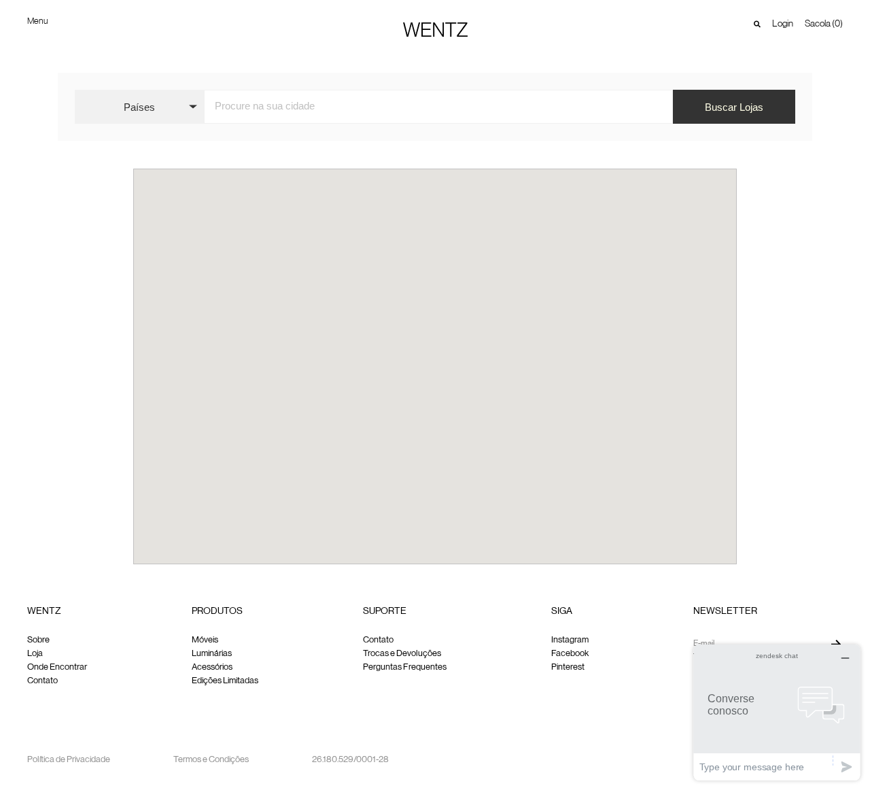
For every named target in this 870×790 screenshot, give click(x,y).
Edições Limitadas (225, 680)
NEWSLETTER (725, 611)
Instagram (570, 640)
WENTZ (44, 611)
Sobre (38, 640)
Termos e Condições (211, 759)
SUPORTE (384, 611)
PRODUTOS (217, 611)
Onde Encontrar (57, 667)
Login (782, 24)
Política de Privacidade (68, 759)
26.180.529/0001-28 (350, 759)
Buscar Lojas (734, 107)
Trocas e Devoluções (402, 653)
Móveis (205, 640)
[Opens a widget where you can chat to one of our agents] (777, 712)
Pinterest (568, 667)
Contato (42, 680)
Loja (35, 653)
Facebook (570, 653)
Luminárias (212, 653)
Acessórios (212, 667)
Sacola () (824, 24)
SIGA (561, 611)
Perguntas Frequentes (405, 667)
